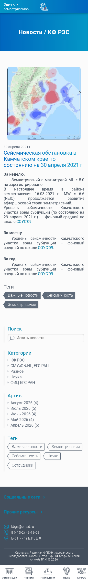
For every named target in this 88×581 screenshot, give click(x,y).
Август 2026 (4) (24, 403)
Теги (13, 438)
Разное (17, 371)
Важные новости (23, 295)
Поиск (15, 329)
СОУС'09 (24, 221)
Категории (20, 353)
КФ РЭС (58, 32)
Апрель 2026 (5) (25, 425)
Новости (31, 32)
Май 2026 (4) (22, 419)
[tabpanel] (44, 103)
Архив (15, 396)
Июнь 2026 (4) (23, 414)
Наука (16, 377)
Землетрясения (22, 304)
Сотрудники (22, 465)
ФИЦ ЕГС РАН (23, 382)
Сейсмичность (60, 295)
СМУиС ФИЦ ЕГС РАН (30, 365)
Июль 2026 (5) (23, 408)
